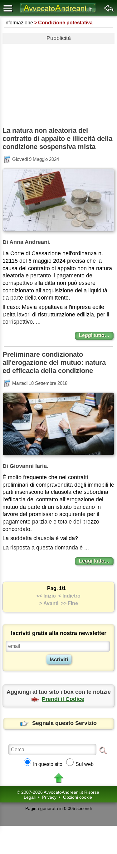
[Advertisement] (58, 83)
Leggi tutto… (94, 335)
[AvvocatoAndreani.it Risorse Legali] (58, 12)
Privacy (49, 797)
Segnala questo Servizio (64, 723)
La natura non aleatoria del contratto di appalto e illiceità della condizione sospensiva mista (57, 139)
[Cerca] (103, 750)
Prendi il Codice (63, 699)
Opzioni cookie (77, 797)
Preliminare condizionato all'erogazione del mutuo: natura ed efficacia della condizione (54, 362)
